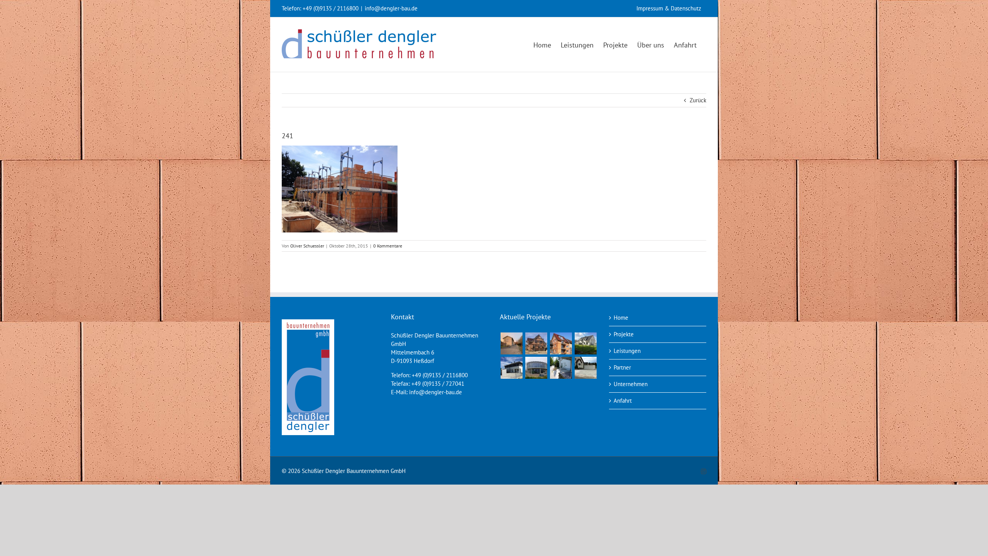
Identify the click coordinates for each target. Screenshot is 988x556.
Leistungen (627, 350)
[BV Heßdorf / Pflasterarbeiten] (585, 368)
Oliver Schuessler (307, 246)
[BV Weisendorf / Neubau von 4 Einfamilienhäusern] (511, 343)
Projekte (624, 334)
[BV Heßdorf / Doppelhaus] (511, 368)
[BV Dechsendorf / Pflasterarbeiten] (560, 368)
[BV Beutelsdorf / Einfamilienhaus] (536, 343)
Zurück (698, 100)
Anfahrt (623, 400)
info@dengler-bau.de (391, 8)
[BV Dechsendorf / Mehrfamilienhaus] (560, 343)
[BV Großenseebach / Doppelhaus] (585, 343)
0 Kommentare (387, 246)
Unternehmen (631, 384)
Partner (622, 367)
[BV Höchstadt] (536, 368)
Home (621, 317)
